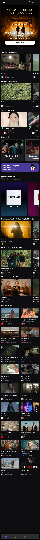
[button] (18, 48)
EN (33, 2)
